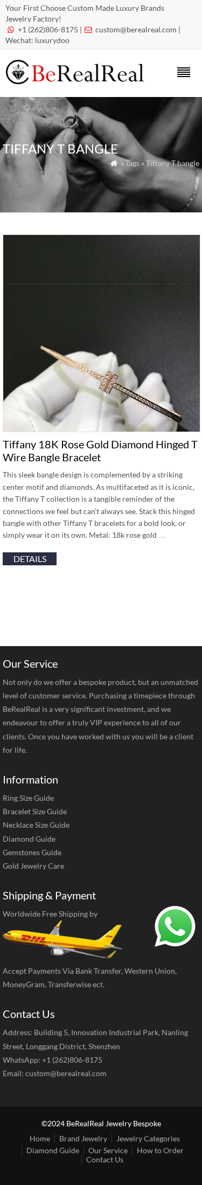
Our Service (108, 1150)
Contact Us (104, 1159)
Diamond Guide (29, 838)
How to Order (160, 1150)
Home (40, 1138)
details (29, 558)
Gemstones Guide (32, 852)
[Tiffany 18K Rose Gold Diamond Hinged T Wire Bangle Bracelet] (101, 429)
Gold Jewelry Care (33, 865)
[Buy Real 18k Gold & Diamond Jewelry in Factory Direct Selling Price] (77, 82)
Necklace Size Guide (36, 824)
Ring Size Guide (28, 797)
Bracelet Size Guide (35, 811)
